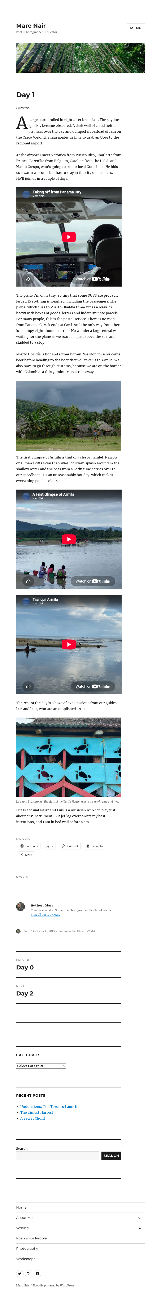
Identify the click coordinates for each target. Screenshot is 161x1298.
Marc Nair (31, 25)
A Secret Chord (32, 1118)
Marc (26, 931)
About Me (24, 1218)
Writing (22, 1228)
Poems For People (31, 1238)
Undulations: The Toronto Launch (48, 1106)
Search (22, 1148)
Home (21, 1207)
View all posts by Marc (45, 915)
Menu (136, 28)
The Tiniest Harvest (36, 1112)
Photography (27, 1249)
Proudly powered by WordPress (54, 1285)
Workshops (25, 1259)
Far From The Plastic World (76, 931)
